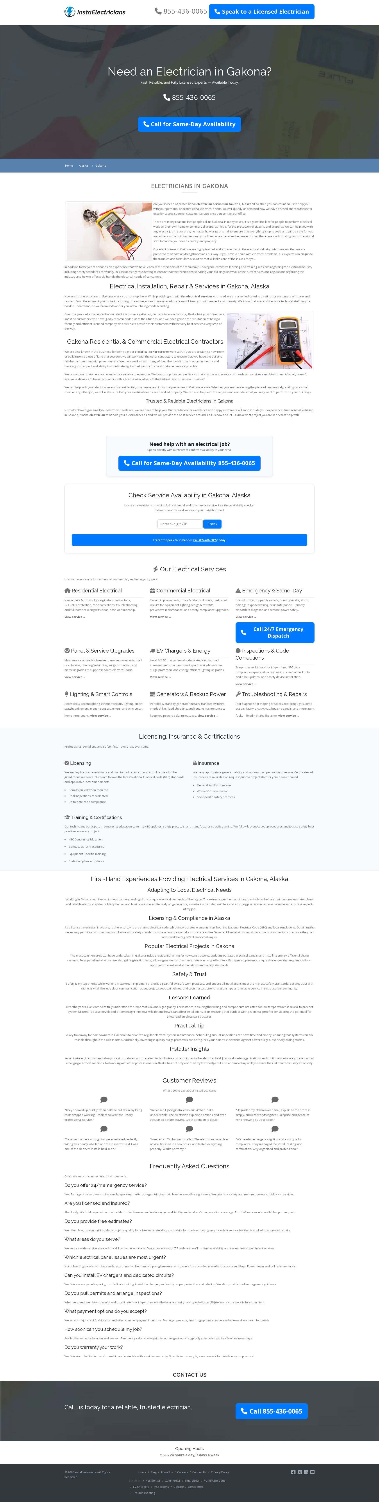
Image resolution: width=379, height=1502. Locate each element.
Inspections (161, 1487)
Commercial (173, 1480)
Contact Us (199, 1472)
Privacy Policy (220, 1472)
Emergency (192, 1480)
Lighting (178, 1487)
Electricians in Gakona (189, 186)
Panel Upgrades (214, 1480)
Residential (153, 1480)
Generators (196, 1487)
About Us (167, 1472)
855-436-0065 (185, 11)
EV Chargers (141, 1487)
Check (212, 524)
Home (142, 1472)
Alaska (246, 204)
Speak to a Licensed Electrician (265, 11)
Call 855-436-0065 (205, 540)
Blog (153, 1472)
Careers (182, 1472)
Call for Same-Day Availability (193, 124)
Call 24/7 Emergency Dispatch (278, 632)
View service (75, 617)
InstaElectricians (85, 1472)
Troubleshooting (144, 1493)
